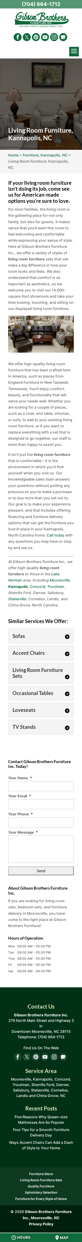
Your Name (20, 778)
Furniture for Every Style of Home (41, 1199)
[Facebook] (18, 37)
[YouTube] (45, 37)
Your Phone (20, 814)
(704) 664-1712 (41, 4)
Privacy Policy (41, 1224)
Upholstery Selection (41, 1192)
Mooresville (60, 580)
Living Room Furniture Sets (41, 1180)
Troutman (55, 586)
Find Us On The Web (41, 1048)
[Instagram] (54, 37)
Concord (37, 586)
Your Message (23, 832)
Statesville (17, 599)
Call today (55, 535)
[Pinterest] (36, 37)
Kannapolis (18, 586)
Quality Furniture (41, 1186)
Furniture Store (41, 1174)
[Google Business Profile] (63, 37)
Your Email (19, 796)
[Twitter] (27, 37)
